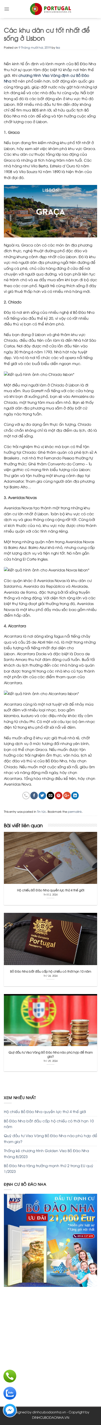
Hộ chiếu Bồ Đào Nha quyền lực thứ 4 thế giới (45, 1111)
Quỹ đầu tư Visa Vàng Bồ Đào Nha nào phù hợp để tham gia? (50, 1138)
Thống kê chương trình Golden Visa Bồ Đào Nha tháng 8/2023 (46, 1153)
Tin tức (41, 811)
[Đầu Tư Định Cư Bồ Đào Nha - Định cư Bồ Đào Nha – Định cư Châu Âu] (50, 9)
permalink (75, 811)
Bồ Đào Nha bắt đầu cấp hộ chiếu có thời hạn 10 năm (49, 1123)
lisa (58, 47)
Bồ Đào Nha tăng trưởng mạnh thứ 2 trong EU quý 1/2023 (48, 1168)
